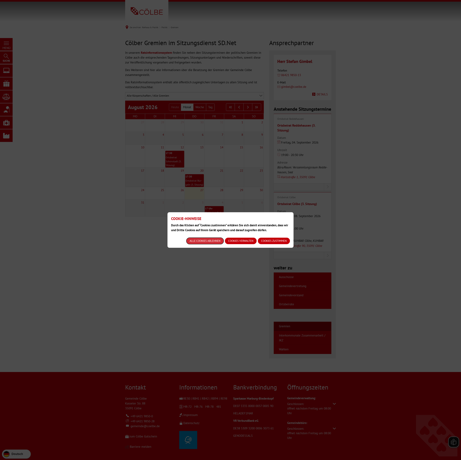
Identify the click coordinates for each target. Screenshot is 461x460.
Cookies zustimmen (274, 241)
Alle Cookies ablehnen (205, 241)
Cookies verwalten (240, 241)
